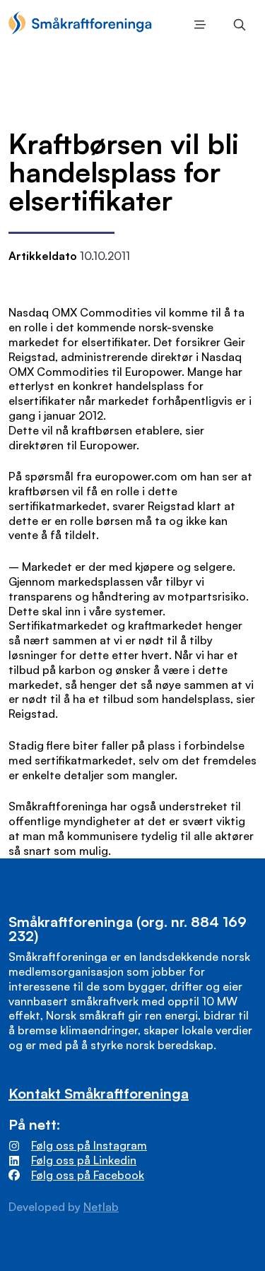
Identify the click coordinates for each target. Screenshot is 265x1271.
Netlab (101, 1207)
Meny (197, 25)
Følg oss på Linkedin (83, 1160)
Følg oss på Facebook (87, 1175)
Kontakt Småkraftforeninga (98, 1093)
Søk (237, 25)
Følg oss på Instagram (89, 1145)
